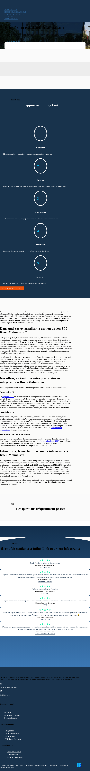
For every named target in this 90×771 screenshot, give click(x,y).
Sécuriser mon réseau (14, 752)
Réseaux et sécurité (14, 14)
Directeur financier (10, 718)
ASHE (45, 605)
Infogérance (9, 731)
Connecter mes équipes (14, 757)
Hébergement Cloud (12, 733)
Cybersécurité (10, 736)
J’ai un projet (11, 19)
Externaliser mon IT (13, 754)
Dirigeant (7, 712)
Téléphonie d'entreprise (13, 739)
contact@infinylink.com (8, 687)
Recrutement (53, 765)
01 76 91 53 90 (5, 695)
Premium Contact (45, 582)
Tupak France (45, 619)
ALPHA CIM (45, 567)
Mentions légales (41, 765)
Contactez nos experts (12, 288)
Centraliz (45, 593)
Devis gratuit (13, 41)
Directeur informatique (12, 715)
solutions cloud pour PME (49, 441)
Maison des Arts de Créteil (45, 634)
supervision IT (8, 397)
